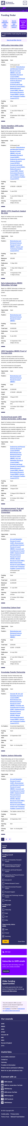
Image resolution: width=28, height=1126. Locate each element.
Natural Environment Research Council (13, 887)
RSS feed (7, 952)
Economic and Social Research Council (13, 870)
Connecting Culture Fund (10, 607)
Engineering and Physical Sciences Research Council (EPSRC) (17, 80)
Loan (6, 916)
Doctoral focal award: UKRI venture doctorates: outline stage (13, 418)
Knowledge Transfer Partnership (13, 672)
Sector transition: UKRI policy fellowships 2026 (12, 127)
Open (6, 929)
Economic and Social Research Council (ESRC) (17, 551)
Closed (7, 933)
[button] (5, 24)
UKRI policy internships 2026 (12, 45)
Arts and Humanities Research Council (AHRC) (16, 74)
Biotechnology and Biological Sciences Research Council (13, 865)
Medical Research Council (12, 883)
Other (6, 920)
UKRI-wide (8, 900)
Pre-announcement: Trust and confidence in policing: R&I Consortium (12, 510)
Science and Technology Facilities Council (14, 896)
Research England (10, 892)
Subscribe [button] (6, 971)
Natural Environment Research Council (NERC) (17, 92)
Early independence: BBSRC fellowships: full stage (11, 284)
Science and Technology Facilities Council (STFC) (17, 96)
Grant (6, 913)
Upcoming (7, 936)
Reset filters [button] (21, 941)
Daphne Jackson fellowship (11, 755)
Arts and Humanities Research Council (13, 860)
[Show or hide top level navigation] (25, 3)
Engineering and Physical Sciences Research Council (14, 875)
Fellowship (8, 910)
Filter (5, 941)
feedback (7, 1008)
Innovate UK (13, 694)
